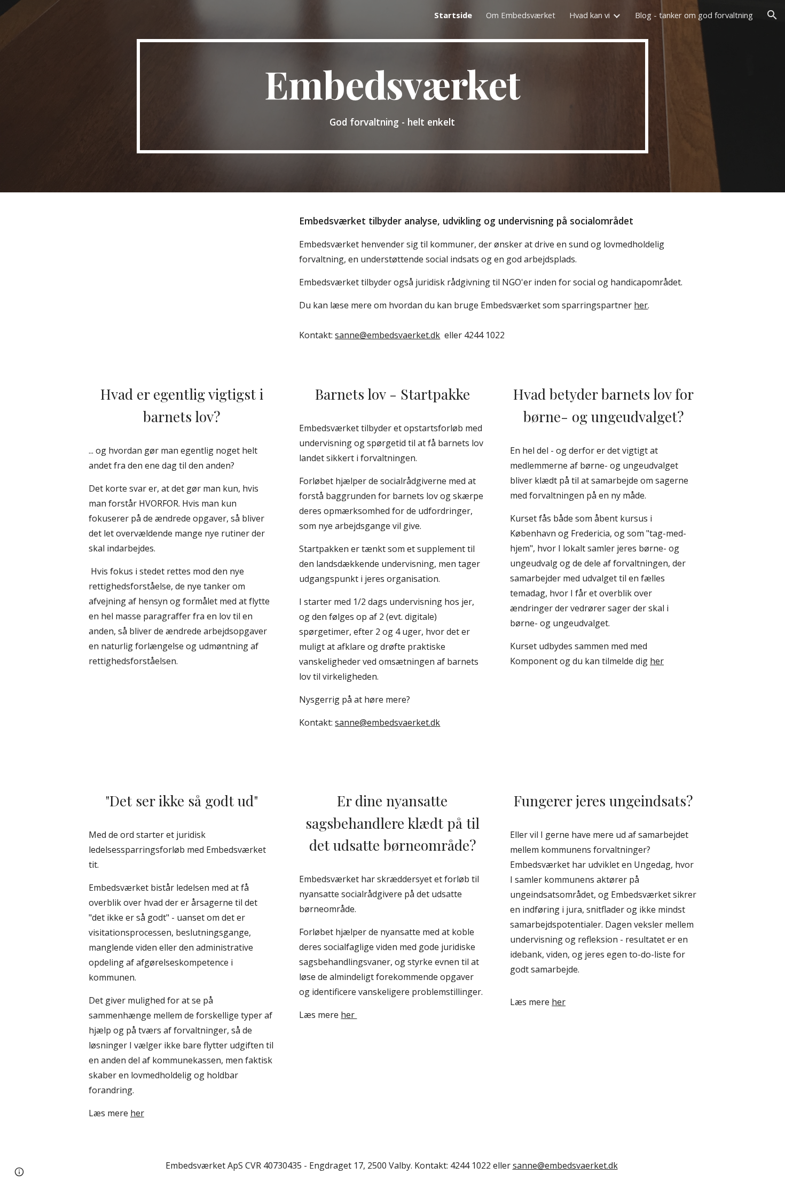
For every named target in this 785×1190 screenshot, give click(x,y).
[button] (772, 15)
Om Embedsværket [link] (520, 15)
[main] (392, 96)
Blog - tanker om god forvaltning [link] (694, 15)
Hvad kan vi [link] (589, 15)
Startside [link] (453, 15)
